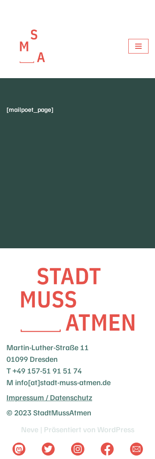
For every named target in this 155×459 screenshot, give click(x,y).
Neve (29, 429)
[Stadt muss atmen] (32, 46)
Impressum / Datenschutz (49, 397)
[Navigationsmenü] (138, 46)
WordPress (115, 429)
